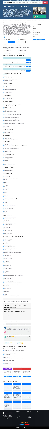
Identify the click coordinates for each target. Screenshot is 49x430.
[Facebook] (20, 424)
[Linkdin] (23, 424)
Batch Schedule (11, 20)
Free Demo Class (20, 41)
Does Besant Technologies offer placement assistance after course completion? (15, 305)
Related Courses (34, 20)
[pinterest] (27, 424)
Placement (23, 2)
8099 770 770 (10, 0)
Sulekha (18, 342)
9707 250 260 (24, 0)
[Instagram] (28, 424)
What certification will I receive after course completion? (11, 313)
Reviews (24, 20)
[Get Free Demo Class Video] (39, 11)
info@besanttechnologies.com (39, 0)
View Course (7, 376)
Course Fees (28, 62)
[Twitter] (22, 424)
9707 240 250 (31, 0)
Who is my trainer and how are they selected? (10, 307)
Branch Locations (41, 20)
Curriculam (17, 20)
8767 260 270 (17, 0)
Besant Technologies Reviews (34, 2)
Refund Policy (18, 417)
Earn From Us (45, 2)
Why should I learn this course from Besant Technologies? (12, 303)
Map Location (26, 399)
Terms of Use (29, 417)
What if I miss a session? (7, 309)
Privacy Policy (18, 416)
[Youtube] (25, 424)
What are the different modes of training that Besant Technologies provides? (14, 311)
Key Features (5, 20)
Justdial (6, 343)
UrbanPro (18, 343)
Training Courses (18, 2)
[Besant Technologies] (8, 2)
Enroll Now (11, 41)
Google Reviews (7, 342)
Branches (27, 2)
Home (14, 2)
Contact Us (40, 2)
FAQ (20, 20)
